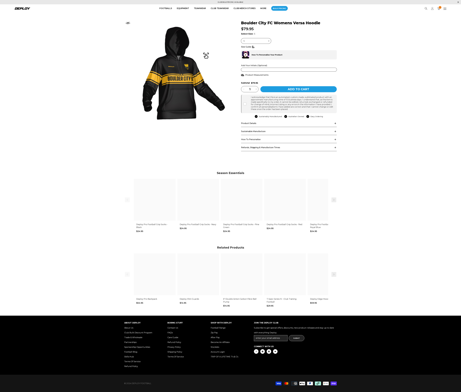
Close (458, 2)
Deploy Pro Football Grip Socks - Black (151, 225)
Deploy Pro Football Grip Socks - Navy (198, 224)
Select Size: (248, 34)
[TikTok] (269, 351)
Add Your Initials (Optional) (254, 65)
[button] (241, 54)
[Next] (333, 199)
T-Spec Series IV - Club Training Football (282, 300)
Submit (296, 338)
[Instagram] (262, 351)
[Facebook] (256, 351)
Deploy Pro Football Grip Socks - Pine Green (241, 225)
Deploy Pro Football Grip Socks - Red (284, 224)
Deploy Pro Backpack (146, 299)
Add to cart (298, 89)
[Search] (426, 8)
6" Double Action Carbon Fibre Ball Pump (240, 300)
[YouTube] (275, 351)
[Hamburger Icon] (444, 8)
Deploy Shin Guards (189, 299)
